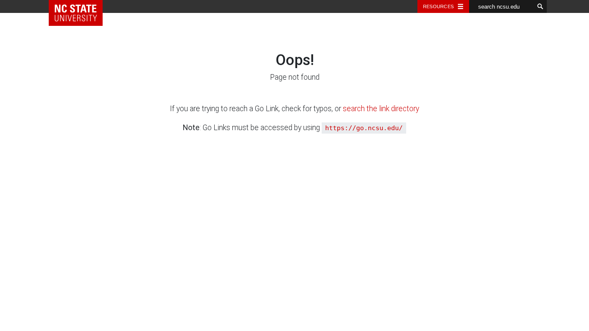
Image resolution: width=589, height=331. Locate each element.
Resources (438, 6)
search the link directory (381, 108)
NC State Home (82, 6)
